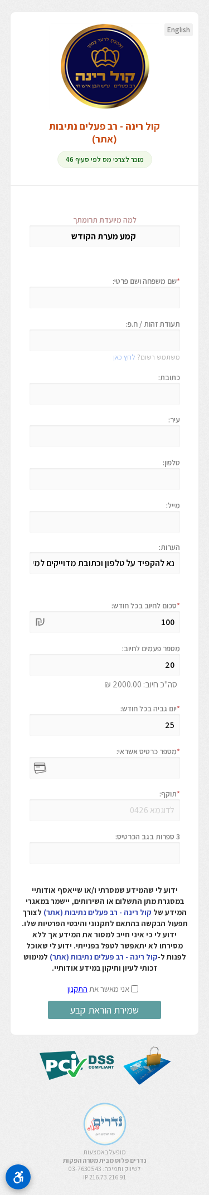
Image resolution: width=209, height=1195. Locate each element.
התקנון (77, 988)
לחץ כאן (124, 357)
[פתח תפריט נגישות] (18, 1176)
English (178, 30)
